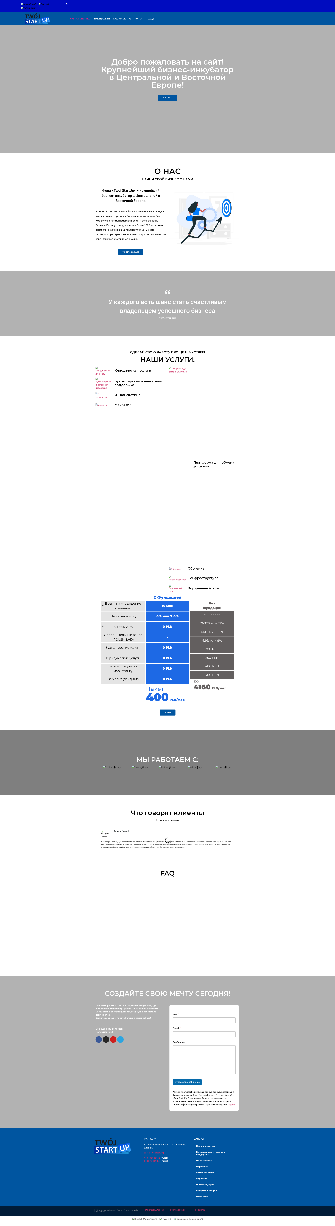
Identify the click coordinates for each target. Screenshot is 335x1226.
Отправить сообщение (187, 1082)
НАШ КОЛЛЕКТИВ (122, 19)
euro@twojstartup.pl (154, 1152)
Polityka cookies (177, 1210)
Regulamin (200, 1210)
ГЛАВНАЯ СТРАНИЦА (80, 19)
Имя (176, 1014)
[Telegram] (120, 1039)
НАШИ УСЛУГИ (102, 19)
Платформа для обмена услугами (213, 464)
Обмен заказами (205, 1172)
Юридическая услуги (133, 370)
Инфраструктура (204, 578)
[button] (95, 767)
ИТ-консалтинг (127, 395)
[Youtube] (315, 6)
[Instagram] (311, 6)
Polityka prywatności (154, 1210)
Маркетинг (124, 404)
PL (66, 3)
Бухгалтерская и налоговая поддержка (138, 383)
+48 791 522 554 (152, 1157)
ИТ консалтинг (204, 1160)
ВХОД (151, 19)
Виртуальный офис (204, 588)
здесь (232, 1104)
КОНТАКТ (140, 19)
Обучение (196, 568)
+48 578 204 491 (152, 1160)
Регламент (202, 1196)
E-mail (177, 1028)
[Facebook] (306, 6)
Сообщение (179, 1042)
